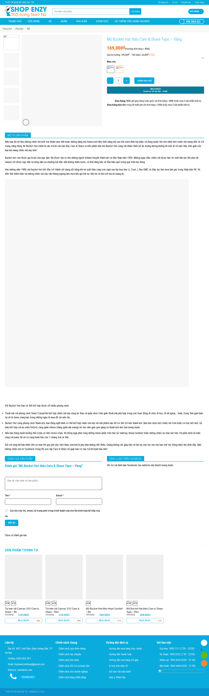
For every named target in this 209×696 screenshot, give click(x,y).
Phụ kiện (81, 21)
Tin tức (175, 2)
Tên (7, 495)
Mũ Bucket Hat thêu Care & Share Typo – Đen (144, 610)
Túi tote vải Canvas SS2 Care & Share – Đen (62, 610)
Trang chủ (14, 21)
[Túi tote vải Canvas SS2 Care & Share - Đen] (64, 577)
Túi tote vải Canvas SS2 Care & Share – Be (22, 610)
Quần (64, 21)
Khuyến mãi (186, 2)
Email (60, 495)
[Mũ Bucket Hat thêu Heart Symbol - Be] (104, 577)
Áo (50, 21)
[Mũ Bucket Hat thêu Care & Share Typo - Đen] (145, 577)
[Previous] (27, 81)
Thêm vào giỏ (144, 81)
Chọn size (102, 21)
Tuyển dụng (199, 2)
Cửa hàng (34, 21)
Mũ (28, 28)
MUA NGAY (23, 620)
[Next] (96, 81)
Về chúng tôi (163, 2)
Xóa (202, 58)
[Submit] (135, 11)
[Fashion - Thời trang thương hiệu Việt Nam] (26, 11)
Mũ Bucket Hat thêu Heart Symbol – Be (104, 610)
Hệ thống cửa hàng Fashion (132, 21)
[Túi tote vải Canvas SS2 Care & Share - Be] (23, 577)
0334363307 (28, 677)
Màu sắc (111, 61)
